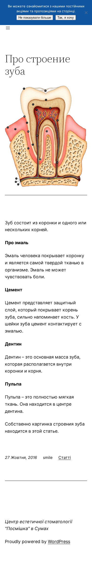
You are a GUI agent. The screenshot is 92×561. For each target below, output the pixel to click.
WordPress (59, 541)
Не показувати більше (34, 17)
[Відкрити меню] (8, 28)
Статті (64, 457)
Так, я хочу (65, 17)
